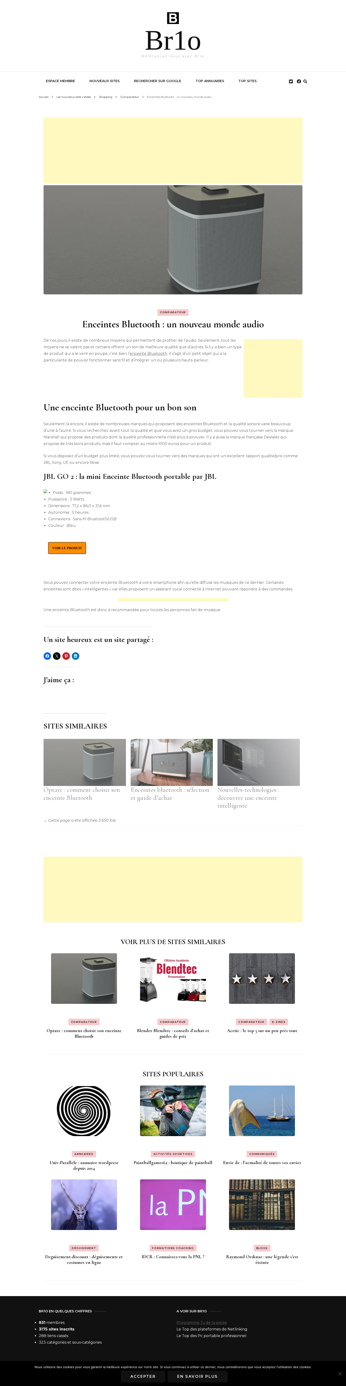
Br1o (173, 40)
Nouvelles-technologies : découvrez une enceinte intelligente (248, 798)
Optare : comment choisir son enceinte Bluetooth (82, 794)
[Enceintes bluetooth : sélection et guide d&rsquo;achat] (172, 762)
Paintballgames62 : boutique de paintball (173, 1163)
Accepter (143, 1376)
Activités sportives (173, 1154)
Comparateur (173, 312)
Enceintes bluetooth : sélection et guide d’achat (170, 794)
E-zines (279, 1022)
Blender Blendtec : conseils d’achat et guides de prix (173, 1033)
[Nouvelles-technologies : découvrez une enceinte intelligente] (258, 762)
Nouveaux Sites (104, 81)
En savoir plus (197, 1376)
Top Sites (247, 81)
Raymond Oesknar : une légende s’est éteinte (262, 1259)
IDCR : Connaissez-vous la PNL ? (173, 1257)
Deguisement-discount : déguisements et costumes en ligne (84, 1259)
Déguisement (84, 1248)
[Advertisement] (173, 150)
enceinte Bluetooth (148, 353)
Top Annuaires (210, 81)
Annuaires (83, 1154)
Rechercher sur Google (157, 81)
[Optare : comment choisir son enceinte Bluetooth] (85, 762)
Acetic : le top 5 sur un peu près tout (262, 1030)
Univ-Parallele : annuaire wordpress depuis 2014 (84, 1165)
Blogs (262, 1248)
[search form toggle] (305, 82)
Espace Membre (60, 81)
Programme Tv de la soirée (202, 1322)
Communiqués (262, 1154)
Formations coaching (173, 1248)
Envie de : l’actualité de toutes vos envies (262, 1163)
